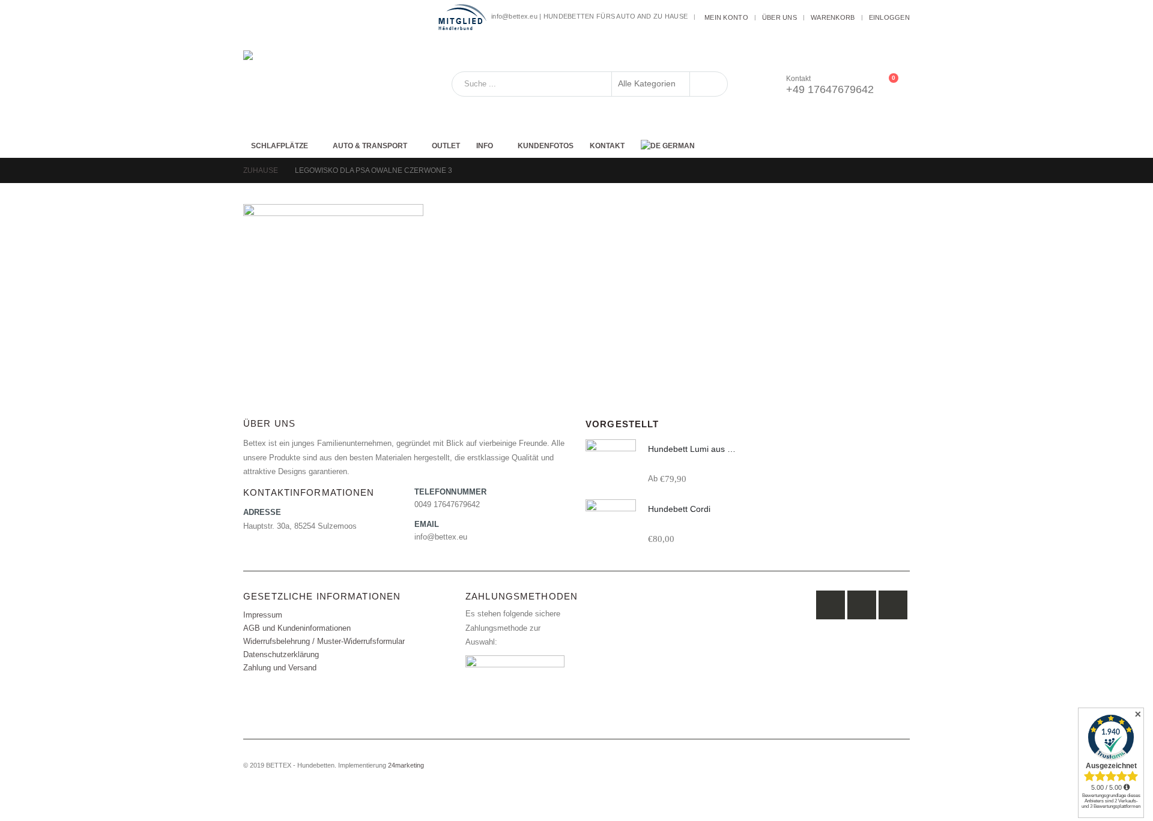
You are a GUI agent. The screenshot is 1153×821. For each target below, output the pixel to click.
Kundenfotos (545, 146)
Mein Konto (726, 17)
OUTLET (446, 146)
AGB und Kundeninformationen (297, 628)
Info (484, 146)
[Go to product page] (611, 464)
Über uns (779, 17)
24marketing (406, 765)
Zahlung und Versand (279, 668)
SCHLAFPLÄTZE (279, 146)
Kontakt (607, 146)
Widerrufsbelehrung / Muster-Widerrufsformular (324, 641)
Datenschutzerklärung (281, 655)
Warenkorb (833, 17)
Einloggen (889, 17)
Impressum (262, 615)
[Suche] (708, 84)
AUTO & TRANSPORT (370, 146)
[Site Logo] (318, 84)
